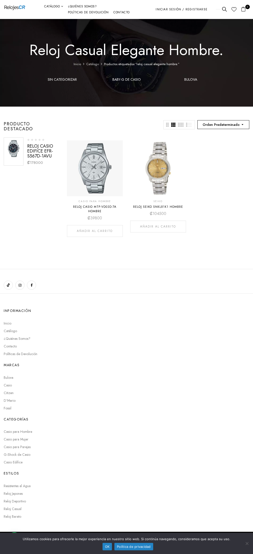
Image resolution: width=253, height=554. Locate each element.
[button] (245, 9)
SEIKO (158, 201)
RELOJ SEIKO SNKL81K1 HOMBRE (158, 207)
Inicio (77, 64)
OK (107, 547)
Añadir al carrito (95, 231)
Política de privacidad (134, 547)
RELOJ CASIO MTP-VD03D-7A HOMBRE (94, 209)
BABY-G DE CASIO (126, 79)
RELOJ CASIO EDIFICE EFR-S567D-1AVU (40, 151)
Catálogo (92, 64)
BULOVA (190, 79)
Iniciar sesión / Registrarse (182, 9)
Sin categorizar (62, 79)
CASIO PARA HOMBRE (95, 201)
